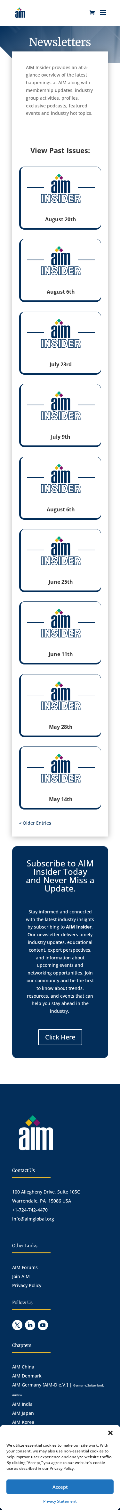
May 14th (61, 799)
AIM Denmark (27, 1376)
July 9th (60, 436)
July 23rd (61, 364)
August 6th (61, 291)
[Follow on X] (17, 1325)
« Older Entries (35, 823)
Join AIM (21, 1276)
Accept (60, 1487)
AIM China (23, 1367)
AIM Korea (23, 1422)
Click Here (60, 1037)
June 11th (61, 654)
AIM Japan (23, 1413)
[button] (110, 1433)
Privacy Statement (60, 1501)
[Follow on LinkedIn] (30, 1325)
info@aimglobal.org (33, 1219)
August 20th (60, 219)
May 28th (61, 726)
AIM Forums (25, 1267)
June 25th (61, 581)
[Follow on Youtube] (43, 1325)
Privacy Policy (26, 1285)
